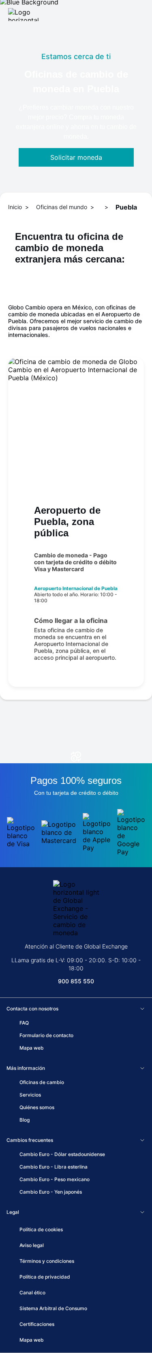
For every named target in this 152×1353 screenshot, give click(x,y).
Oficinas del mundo (61, 206)
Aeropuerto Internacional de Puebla (76, 588)
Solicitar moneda (76, 157)
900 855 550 (76, 981)
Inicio (15, 206)
